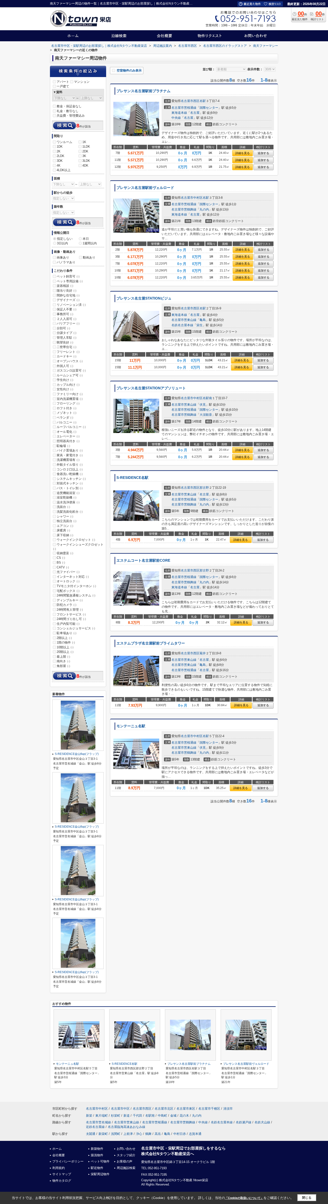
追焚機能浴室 (68, 493)
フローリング (68, 403)
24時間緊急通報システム (76, 595)
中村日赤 (179, 1134)
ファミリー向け (70, 394)
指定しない (65, 239)
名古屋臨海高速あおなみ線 (126, 1127)
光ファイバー (68, 572)
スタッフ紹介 (126, 1155)
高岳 (158, 1134)
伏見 (203, 404)
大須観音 (206, 414)
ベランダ (65, 417)
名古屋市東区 (185, 1108)
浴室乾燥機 (66, 497)
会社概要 (58, 1155)
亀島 (203, 320)
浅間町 (115, 1134)
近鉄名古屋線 (95, 1127)
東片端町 (101, 1115)
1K (84, 142)
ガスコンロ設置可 (71, 370)
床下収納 (65, 535)
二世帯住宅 (66, 347)
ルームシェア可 (70, 375)
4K (59, 165)
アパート (63, 82)
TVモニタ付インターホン (76, 586)
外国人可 (65, 366)
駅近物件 (97, 1168)
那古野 (204, 487)
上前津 (128, 1134)
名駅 (203, 101)
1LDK (86, 146)
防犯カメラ (66, 605)
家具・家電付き (70, 455)
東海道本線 (179, 112)
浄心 (139, 1134)
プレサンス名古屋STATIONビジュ (143, 298)
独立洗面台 (66, 521)
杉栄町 (115, 1115)
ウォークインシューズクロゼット (78, 546)
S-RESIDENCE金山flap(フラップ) (77, 754)
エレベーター (68, 436)
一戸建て (63, 86)
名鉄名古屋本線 (182, 325)
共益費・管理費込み (71, 115)
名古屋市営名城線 (98, 1122)
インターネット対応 (73, 576)
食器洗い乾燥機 (70, 474)
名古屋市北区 (164, 1108)
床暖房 (63, 530)
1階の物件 (66, 642)
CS (61, 558)
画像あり (63, 257)
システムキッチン (71, 479)
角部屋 (63, 666)
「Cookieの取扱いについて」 (244, 1198)
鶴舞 (148, 1134)
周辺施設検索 (126, 1168)
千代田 (137, 1115)
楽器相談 (65, 286)
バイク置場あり (70, 450)
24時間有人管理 (70, 609)
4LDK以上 (64, 170)
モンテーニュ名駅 (130, 726)
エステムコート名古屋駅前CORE (143, 560)
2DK (85, 151)
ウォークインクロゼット (76, 540)
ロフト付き (66, 408)
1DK (60, 146)
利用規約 (58, 1168)
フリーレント (68, 352)
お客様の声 (124, 1161)
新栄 (89, 1115)
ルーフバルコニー (71, 427)
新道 (126, 1115)
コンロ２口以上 (70, 469)
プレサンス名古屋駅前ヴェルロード (145, 188)
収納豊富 (65, 553)
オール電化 (66, 431)
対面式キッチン (70, 483)
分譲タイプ (66, 333)
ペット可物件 (100, 1161)
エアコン (65, 526)
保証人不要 (66, 309)
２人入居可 (66, 319)
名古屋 (195, 112)
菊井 (203, 653)
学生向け (65, 380)
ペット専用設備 (70, 281)
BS (61, 562)
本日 (86, 239)
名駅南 (207, 398)
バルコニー (66, 422)
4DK (85, 165)
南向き (63, 661)
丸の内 (204, 209)
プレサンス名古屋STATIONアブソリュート (151, 388)
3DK (60, 161)
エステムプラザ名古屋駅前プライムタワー (150, 643)
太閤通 (90, 1134)
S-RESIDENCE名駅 (132, 478)
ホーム (57, 1148)
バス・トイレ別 (70, 488)
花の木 (184, 1115)
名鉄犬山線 (262, 1122)
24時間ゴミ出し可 (71, 619)
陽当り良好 (66, 290)
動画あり (89, 257)
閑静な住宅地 (68, 295)
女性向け (65, 389)
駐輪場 (63, 446)
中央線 (176, 118)
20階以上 (65, 652)
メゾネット (66, 413)
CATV (63, 567)
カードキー (66, 356)
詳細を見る (242, 153)
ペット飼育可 (68, 276)
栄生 (199, 325)
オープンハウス (70, 361)
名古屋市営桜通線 (183, 107)
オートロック (68, 581)
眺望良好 (65, 342)
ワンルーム (64, 142)
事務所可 (65, 314)
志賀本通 (195, 1134)
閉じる (306, 1197)
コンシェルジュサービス (76, 628)
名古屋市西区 (190, 101)
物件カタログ (61, 1180)
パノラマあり (66, 262)
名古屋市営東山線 (183, 320)
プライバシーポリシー (68, 1161)
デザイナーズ (68, 300)
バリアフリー (68, 323)
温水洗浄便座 (68, 502)
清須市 (228, 1108)
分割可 (63, 328)
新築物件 (97, 1148)
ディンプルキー (70, 600)
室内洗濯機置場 (70, 399)
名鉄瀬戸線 (243, 1122)
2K (59, 151)
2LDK (60, 156)
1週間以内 (90, 243)
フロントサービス (71, 614)
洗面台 (63, 507)
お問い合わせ (126, 1148)
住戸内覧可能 (68, 624)
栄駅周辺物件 (100, 1174)
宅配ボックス (68, 591)
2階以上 (64, 638)
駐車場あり (66, 633)
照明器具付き (68, 441)
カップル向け (68, 384)
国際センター (209, 107)
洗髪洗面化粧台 (70, 511)
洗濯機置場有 (68, 460)
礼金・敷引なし (68, 111)
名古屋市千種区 (209, 1108)
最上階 (63, 656)
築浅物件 (97, 1155)
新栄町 (103, 1134)
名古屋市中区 (120, 1108)
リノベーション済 (71, 305)
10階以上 (65, 647)
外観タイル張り (70, 464)
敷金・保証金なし (69, 106)
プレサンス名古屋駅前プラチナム (143, 91)
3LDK (86, 161)
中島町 (162, 1115)
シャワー (65, 516)
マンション (82, 82)
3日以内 (62, 243)
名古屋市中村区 (192, 197)
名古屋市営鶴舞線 (183, 209)
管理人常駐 (66, 337)
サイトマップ (61, 1174)
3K (84, 156)
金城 (173, 1115)
